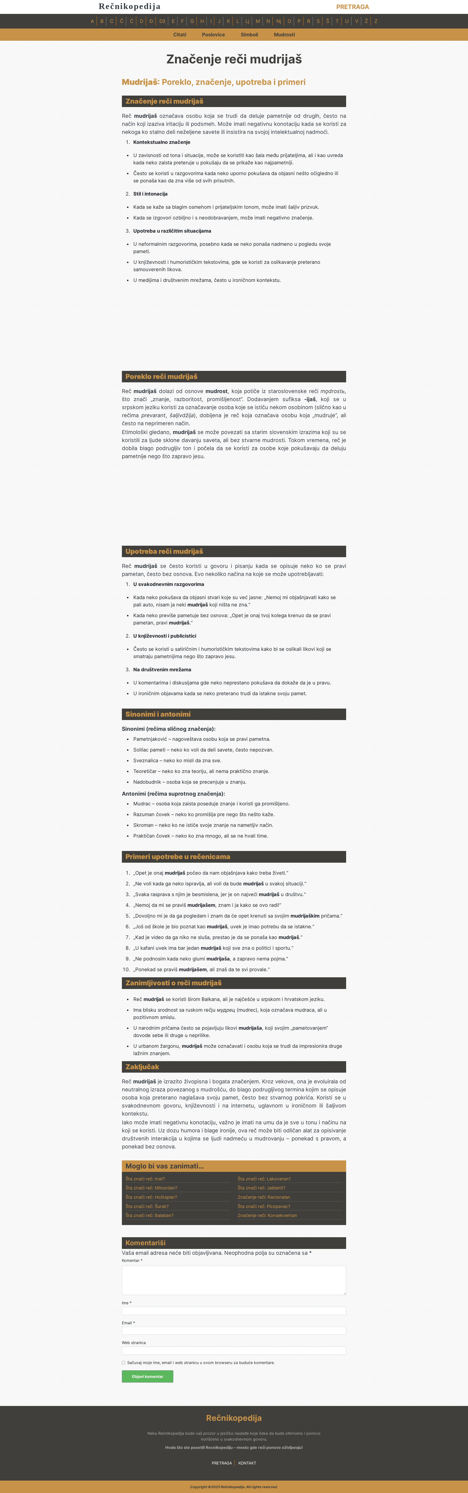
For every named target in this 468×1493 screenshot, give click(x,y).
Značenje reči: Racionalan (264, 1197)
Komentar (132, 1260)
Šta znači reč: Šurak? (147, 1206)
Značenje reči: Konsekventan (267, 1215)
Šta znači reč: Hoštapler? (151, 1197)
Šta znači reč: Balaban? (150, 1215)
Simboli (249, 35)
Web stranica (134, 1342)
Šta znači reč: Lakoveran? (264, 1178)
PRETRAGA (352, 6)
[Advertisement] (234, 329)
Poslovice (213, 35)
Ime (127, 1302)
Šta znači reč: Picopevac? (264, 1206)
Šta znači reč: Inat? (145, 1178)
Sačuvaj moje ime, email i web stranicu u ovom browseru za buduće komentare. (201, 1362)
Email (128, 1322)
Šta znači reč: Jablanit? (261, 1187)
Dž (162, 21)
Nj (278, 21)
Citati (179, 35)
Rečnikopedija (130, 6)
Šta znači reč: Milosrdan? (151, 1187)
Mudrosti (284, 35)
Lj (247, 21)
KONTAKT (247, 1463)
